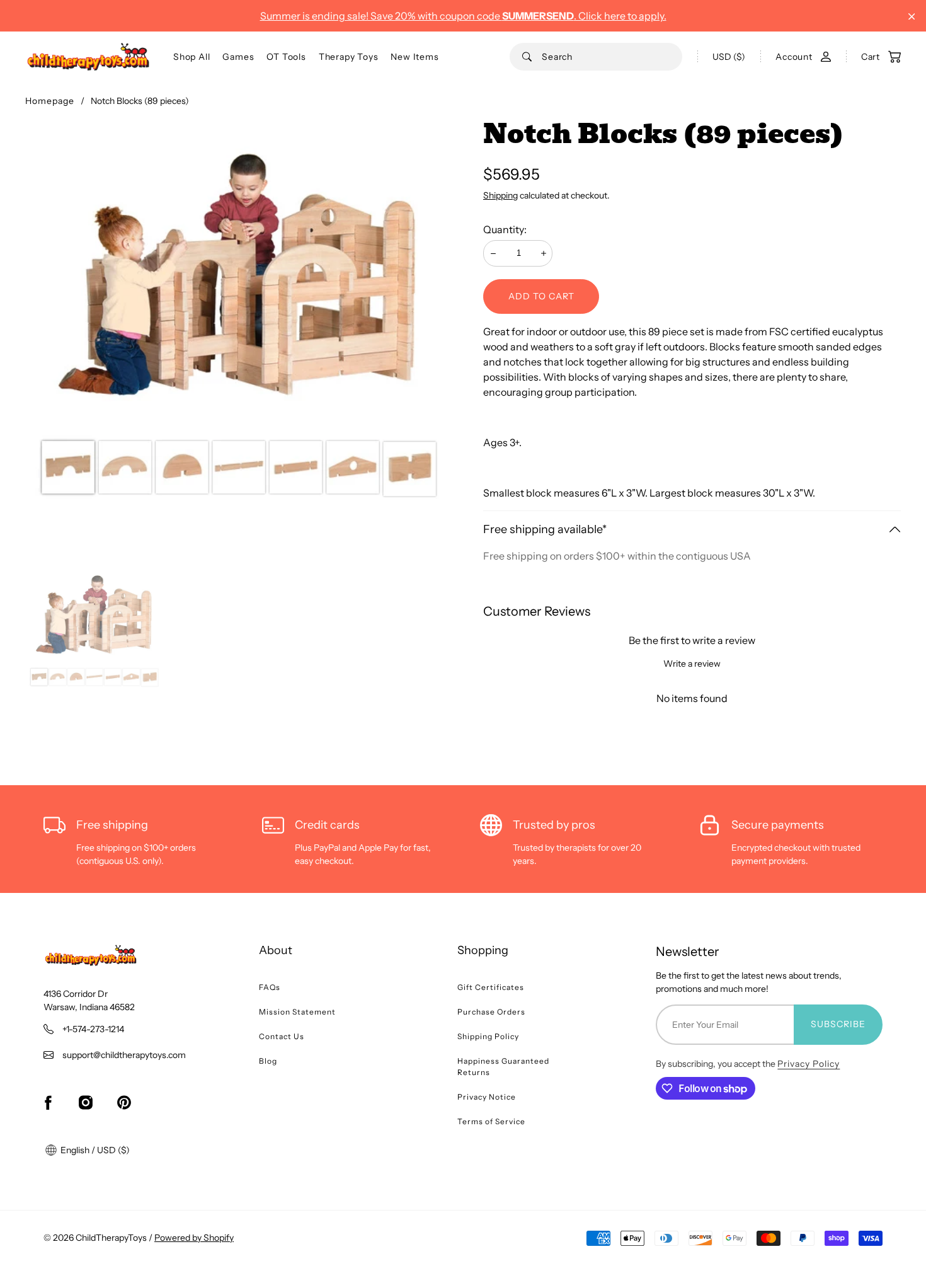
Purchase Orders (491, 1011)
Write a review (692, 663)
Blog (268, 1061)
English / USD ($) (94, 1150)
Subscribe (838, 1024)
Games (238, 56)
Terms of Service (491, 1121)
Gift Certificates (490, 987)
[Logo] (88, 56)
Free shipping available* (545, 529)
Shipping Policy (488, 1036)
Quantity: (505, 229)
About (275, 950)
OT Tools (286, 56)
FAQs (269, 987)
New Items (414, 56)
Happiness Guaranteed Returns (503, 1066)
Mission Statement (297, 1011)
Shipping (500, 195)
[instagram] (86, 1103)
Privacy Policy (808, 1063)
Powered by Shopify (194, 1237)
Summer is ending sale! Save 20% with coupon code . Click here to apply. (463, 15)
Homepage (49, 100)
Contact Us (281, 1036)
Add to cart (541, 296)
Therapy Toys (349, 56)
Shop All (191, 56)
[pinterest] (124, 1103)
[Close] (911, 16)
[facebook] (48, 1103)
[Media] (244, 339)
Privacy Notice (486, 1097)
